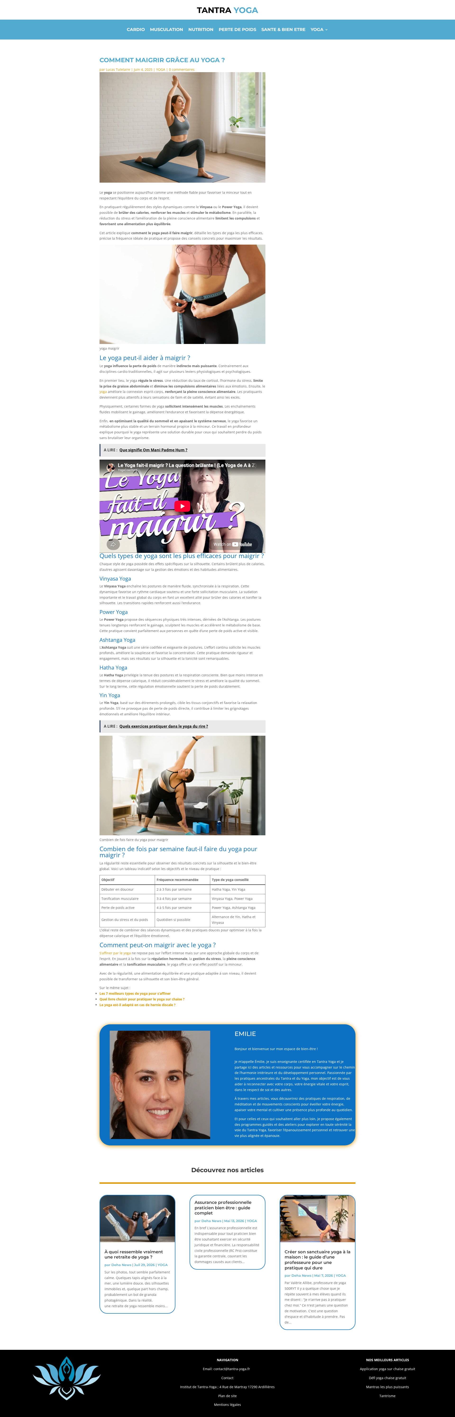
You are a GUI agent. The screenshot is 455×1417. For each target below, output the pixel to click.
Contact (227, 1378)
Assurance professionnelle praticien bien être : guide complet (223, 1208)
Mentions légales (227, 1404)
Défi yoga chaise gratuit (387, 1378)
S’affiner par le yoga (115, 953)
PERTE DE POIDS (237, 30)
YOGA (317, 30)
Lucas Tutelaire (118, 69)
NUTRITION (201, 30)
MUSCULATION (166, 30)
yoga (103, 391)
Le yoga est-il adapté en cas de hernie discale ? (138, 1005)
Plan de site (227, 1396)
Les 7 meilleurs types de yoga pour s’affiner (135, 993)
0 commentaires (182, 69)
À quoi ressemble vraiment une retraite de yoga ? (134, 1254)
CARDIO (136, 30)
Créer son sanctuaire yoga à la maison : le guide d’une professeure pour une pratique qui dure (317, 1260)
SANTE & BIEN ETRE (283, 30)
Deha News (121, 1265)
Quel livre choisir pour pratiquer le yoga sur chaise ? (142, 999)
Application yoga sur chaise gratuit (387, 1369)
